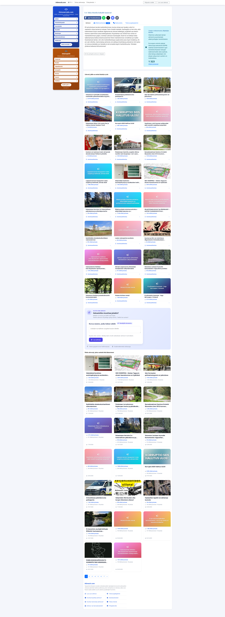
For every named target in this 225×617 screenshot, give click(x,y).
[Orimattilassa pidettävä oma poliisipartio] (127, 90)
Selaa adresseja (80, 2)
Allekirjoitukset (102, 23)
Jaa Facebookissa (94, 18)
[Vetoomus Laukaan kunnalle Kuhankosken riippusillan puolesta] (157, 263)
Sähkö (66, 19)
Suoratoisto (66, 26)
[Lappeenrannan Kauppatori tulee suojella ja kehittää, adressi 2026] (98, 176)
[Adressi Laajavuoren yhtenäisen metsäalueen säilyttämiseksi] (127, 263)
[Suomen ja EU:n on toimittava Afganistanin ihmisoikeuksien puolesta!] (157, 234)
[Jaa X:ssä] (108, 18)
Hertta (66, 73)
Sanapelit (66, 70)
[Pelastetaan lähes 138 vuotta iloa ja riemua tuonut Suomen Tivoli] (98, 119)
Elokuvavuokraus (66, 37)
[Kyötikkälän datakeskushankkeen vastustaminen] (98, 234)
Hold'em (66, 81)
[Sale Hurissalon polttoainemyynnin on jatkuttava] (157, 90)
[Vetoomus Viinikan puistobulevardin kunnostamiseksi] (98, 291)
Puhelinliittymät (66, 22)
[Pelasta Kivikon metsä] (127, 290)
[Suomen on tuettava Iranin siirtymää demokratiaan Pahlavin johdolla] (98, 148)
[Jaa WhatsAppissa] (104, 18)
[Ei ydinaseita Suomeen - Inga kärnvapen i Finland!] (157, 291)
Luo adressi (97, 340)
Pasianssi (66, 59)
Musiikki (66, 30)
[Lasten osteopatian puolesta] (127, 233)
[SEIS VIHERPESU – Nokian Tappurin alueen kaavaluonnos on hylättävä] (157, 176)
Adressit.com (61, 2)
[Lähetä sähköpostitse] (113, 18)
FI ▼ (71, 2)
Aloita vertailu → (66, 44)
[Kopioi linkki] (117, 18)
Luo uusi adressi (163, 2)
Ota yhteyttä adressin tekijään (95, 54)
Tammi (66, 77)
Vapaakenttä (66, 66)
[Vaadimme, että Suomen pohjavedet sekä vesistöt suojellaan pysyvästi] (157, 119)
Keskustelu (118, 23)
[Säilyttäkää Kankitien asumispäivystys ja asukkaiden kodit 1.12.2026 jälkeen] (127, 176)
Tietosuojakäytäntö (131, 23)
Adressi (88, 23)
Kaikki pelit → (66, 85)
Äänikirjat (66, 33)
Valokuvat (66, 40)
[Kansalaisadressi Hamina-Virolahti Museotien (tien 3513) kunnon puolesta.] (157, 148)
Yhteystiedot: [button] (90, 2)
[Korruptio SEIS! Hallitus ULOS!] (127, 118)
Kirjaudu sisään (149, 2)
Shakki (66, 63)
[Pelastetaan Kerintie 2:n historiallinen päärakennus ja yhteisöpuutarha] (98, 205)
